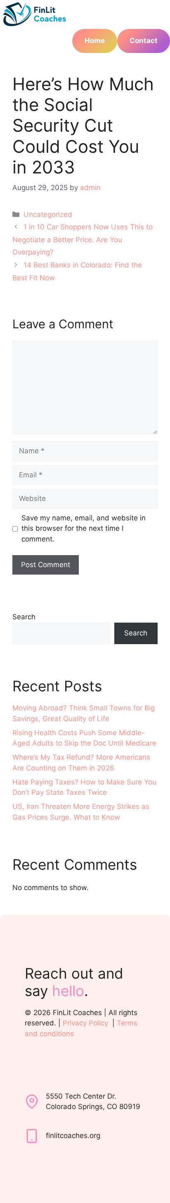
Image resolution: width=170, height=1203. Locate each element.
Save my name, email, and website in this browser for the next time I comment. (83, 528)
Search (23, 617)
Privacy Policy (85, 1023)
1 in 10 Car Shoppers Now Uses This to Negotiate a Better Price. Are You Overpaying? (82, 239)
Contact (144, 40)
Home (95, 40)
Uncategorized (48, 214)
